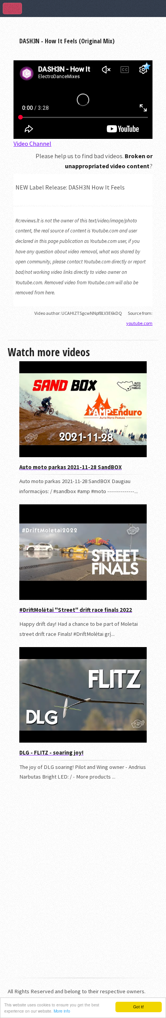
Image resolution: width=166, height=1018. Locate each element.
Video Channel (32, 143)
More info (62, 1011)
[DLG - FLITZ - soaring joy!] (83, 740)
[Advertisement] (83, 884)
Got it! (138, 1006)
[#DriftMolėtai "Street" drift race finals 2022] (83, 597)
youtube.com (139, 323)
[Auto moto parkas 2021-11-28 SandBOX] (83, 455)
